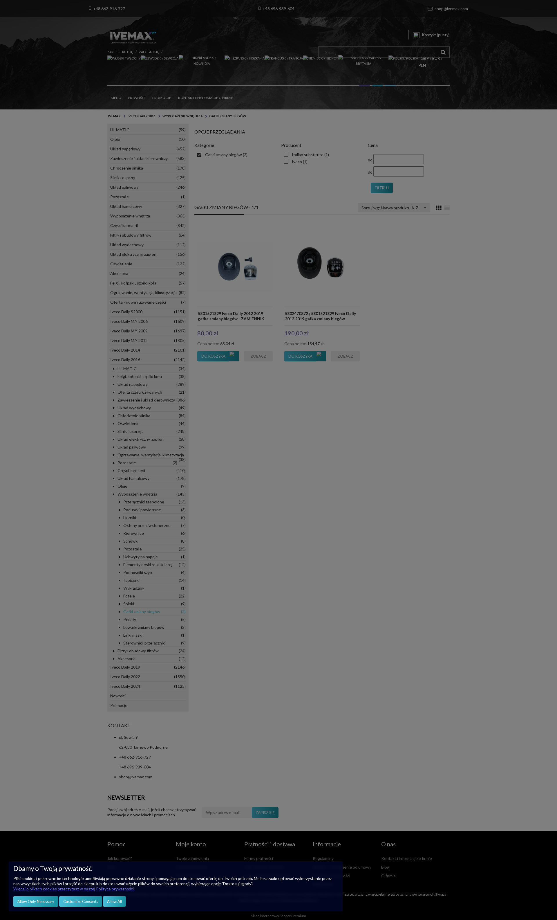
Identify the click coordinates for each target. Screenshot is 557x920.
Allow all (114, 901)
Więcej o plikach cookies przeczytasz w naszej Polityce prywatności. (74, 888)
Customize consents (80, 901)
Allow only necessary (35, 901)
